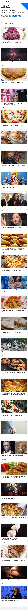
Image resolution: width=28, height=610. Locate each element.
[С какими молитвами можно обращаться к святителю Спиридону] (14, 181)
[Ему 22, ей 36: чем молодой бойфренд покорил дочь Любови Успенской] (14, 285)
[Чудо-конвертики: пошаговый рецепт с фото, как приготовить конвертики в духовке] (14, 244)
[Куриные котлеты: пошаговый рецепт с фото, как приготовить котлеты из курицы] (14, 471)
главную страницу (16, 16)
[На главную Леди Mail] (7, 1)
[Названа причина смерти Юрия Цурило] (14, 223)
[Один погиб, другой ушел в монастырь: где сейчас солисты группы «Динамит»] (14, 202)
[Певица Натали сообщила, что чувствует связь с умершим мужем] (14, 99)
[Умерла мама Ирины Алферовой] (14, 596)
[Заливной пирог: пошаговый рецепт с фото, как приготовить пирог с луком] (14, 78)
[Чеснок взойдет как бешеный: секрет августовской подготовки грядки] (14, 534)
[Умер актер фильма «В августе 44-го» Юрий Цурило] (14, 161)
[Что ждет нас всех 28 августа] (14, 57)
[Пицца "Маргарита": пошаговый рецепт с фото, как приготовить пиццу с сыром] (14, 264)
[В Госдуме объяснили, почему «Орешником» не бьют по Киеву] (14, 575)
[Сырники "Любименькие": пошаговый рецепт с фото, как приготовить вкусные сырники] (14, 306)
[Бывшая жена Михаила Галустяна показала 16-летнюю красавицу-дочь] (14, 492)
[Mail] (4, 1)
